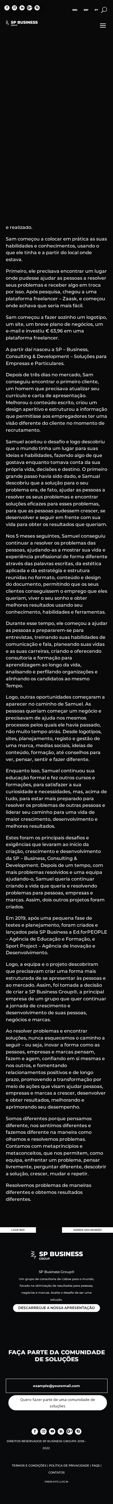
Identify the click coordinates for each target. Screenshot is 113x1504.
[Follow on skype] (37, 7)
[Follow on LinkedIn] (22, 7)
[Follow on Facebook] (7, 7)
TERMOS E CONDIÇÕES (29, 1465)
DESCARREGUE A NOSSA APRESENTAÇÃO (56, 1308)
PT (96, 9)
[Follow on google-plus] (29, 7)
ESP (86, 9)
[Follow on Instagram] (14, 7)
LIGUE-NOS (18, 1229)
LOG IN (64, 1481)
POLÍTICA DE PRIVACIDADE (69, 1465)
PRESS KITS (51, 1481)
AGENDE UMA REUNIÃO (87, 1229)
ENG (74, 9)
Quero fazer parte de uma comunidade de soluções (57, 1403)
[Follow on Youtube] (52, 1431)
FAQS (96, 1465)
